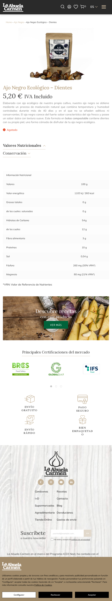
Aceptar (92, 595)
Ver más (56, 324)
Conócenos (41, 491)
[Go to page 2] (56, 386)
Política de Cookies (43, 585)
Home (9, 22)
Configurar (19, 595)
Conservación (14, 153)
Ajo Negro (19, 22)
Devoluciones (65, 512)
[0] (82, 7)
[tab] (53, 145)
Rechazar (55, 595)
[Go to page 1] (51, 386)
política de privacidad (80, 539)
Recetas (62, 491)
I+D (37, 498)
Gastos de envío (66, 519)
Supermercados (44, 505)
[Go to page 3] (61, 386)
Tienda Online (43, 519)
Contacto (62, 498)
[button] (94, 7)
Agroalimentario (45, 512)
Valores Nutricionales (22, 145)
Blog (59, 505)
